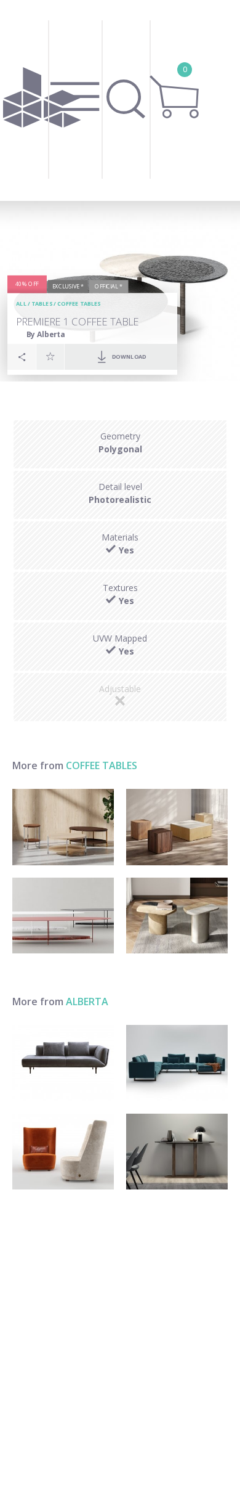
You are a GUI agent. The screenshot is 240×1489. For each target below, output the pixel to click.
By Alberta (45, 333)
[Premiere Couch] (63, 1063)
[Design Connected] (42, 100)
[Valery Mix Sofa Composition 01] (177, 1063)
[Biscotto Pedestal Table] (177, 916)
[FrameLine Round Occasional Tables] (63, 827)
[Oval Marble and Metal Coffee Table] (63, 916)
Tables (41, 304)
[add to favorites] (50, 356)
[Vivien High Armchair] (63, 1152)
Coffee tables (79, 304)
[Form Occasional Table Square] (177, 827)
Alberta (87, 1001)
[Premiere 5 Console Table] (177, 1152)
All (21, 304)
